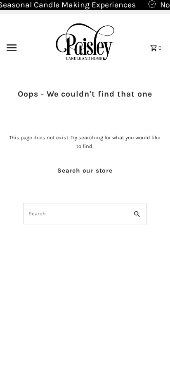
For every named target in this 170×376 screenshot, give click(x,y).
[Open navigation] (22, 47)
